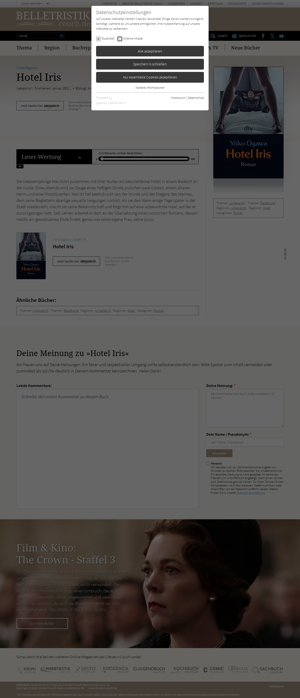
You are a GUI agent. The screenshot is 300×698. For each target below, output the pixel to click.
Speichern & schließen (150, 64)
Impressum (178, 98)
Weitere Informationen (150, 87)
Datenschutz (196, 98)
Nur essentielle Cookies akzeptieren (150, 77)
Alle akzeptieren (150, 51)
